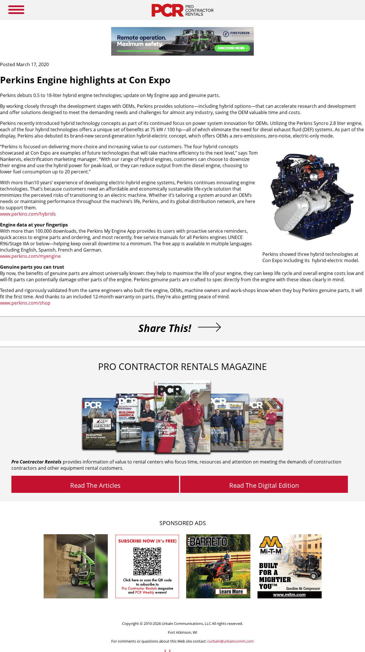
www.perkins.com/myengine (30, 256)
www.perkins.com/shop (25, 303)
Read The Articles (95, 485)
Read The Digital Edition (264, 485)
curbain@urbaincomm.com (230, 641)
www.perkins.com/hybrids (28, 214)
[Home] (182, 18)
